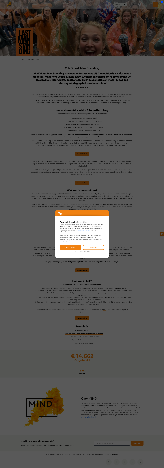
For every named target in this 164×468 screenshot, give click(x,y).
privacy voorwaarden (84, 230)
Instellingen (93, 247)
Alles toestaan (70, 247)
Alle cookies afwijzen (82, 252)
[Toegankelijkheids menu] (162, 2)
